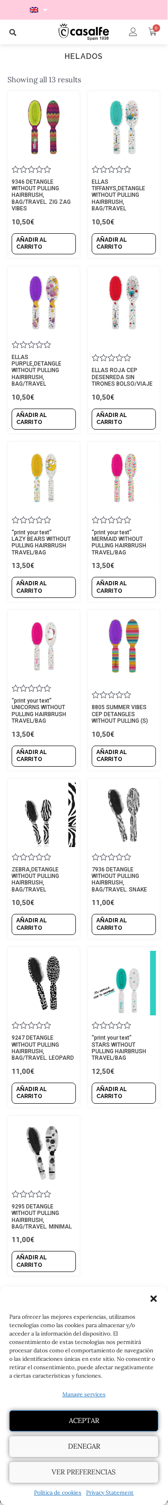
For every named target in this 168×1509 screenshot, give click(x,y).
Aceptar (84, 1420)
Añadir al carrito (31, 244)
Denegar (84, 1446)
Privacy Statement (110, 1492)
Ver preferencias (84, 1471)
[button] (153, 1298)
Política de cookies (57, 1492)
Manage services (84, 1394)
